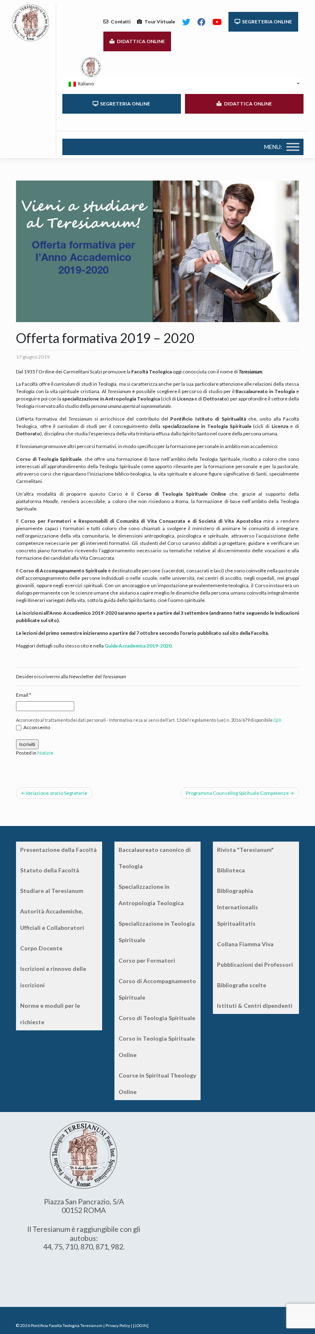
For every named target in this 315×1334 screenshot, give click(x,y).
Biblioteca (231, 870)
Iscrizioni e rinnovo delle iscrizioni (53, 976)
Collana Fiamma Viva (245, 943)
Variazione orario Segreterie (56, 793)
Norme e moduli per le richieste (50, 1013)
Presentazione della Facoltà (58, 849)
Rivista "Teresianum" (245, 849)
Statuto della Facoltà (49, 870)
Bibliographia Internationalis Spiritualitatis (237, 907)
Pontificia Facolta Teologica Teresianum (67, 1325)
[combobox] (183, 84)
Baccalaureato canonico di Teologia (155, 858)
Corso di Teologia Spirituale (157, 1017)
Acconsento (36, 727)
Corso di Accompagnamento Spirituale (157, 989)
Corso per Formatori (147, 960)
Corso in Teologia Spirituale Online (157, 1046)
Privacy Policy (117, 1325)
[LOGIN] (140, 1325)
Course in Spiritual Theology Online (157, 1083)
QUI (277, 720)
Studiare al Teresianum (51, 890)
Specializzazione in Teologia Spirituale (157, 931)
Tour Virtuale (158, 21)
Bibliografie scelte (241, 985)
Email (23, 695)
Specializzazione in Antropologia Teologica (151, 894)
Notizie (45, 753)
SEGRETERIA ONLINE (266, 21)
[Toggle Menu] (292, 147)
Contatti (119, 21)
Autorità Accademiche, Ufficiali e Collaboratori (52, 919)
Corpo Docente (41, 948)
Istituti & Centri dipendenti (254, 1005)
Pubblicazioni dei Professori (255, 964)
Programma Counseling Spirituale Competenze (237, 793)
